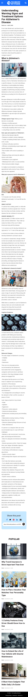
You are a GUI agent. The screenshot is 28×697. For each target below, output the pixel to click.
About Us (20, 695)
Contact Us (14, 695)
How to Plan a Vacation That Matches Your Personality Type (14, 592)
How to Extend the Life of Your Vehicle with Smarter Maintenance (12, 654)
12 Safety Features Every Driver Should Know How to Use (13, 623)
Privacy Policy (9, 695)
